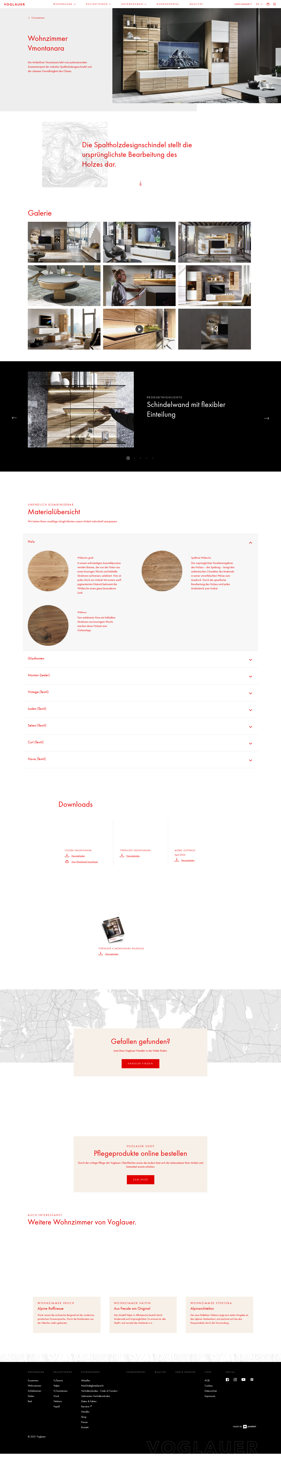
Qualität (160, 1372)
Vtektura (58, 1401)
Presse (84, 1422)
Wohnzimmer (34, 1385)
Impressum (210, 1396)
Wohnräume (36, 1372)
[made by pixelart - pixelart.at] (244, 1428)
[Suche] (274, 4)
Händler (85, 1411)
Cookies (209, 1385)
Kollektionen (63, 1372)
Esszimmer (33, 1380)
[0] (268, 4)
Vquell (57, 1406)
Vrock (56, 1396)
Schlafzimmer (34, 1390)
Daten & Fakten (89, 1401)
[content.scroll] (140, 183)
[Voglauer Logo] (14, 4)
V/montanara (37, 17)
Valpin (57, 1385)
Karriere (85, 1406)
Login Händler (185, 1372)
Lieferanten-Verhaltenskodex (95, 1396)
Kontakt (84, 1427)
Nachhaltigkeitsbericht (92, 1385)
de (258, 4)
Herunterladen (78, 855)
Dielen (31, 1396)
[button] (128, 458)
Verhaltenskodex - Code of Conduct (99, 1390)
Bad (30, 1401)
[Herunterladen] (67, 854)
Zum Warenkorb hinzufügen (85, 861)
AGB (207, 1380)
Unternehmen (90, 1372)
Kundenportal (136, 1372)
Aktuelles (85, 1380)
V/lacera (58, 1380)
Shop (83, 1416)
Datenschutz (211, 1390)
